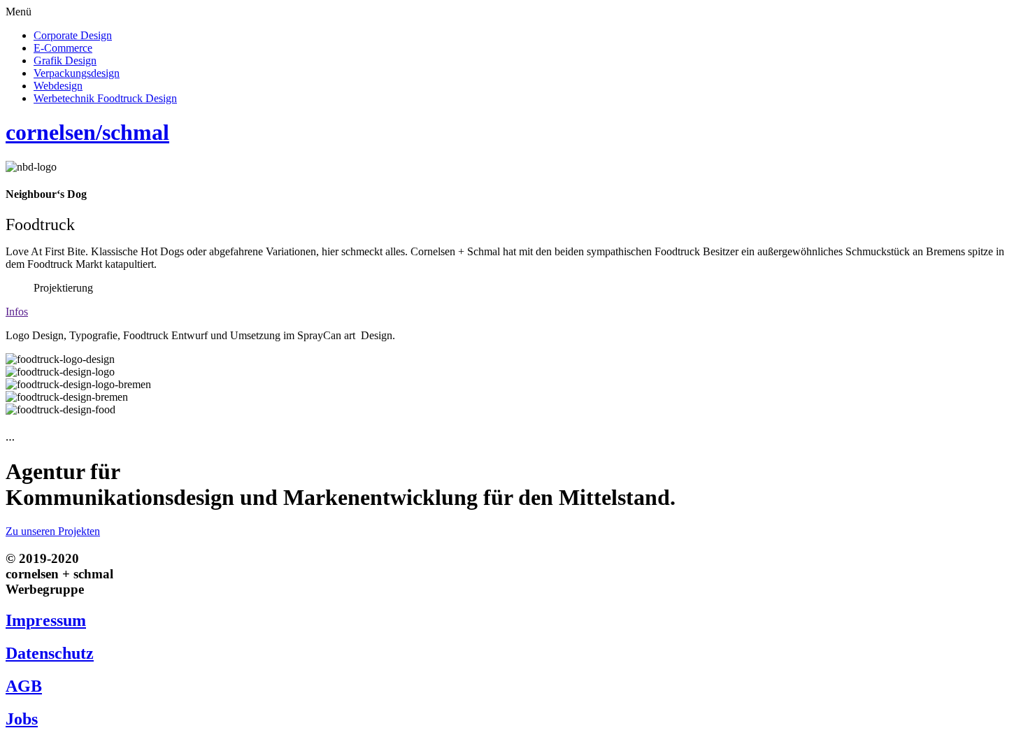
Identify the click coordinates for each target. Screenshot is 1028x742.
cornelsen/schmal (87, 132)
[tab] (514, 312)
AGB (24, 686)
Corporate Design (73, 35)
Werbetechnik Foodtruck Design (105, 98)
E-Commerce (63, 48)
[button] (514, 12)
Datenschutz (50, 653)
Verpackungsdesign (77, 73)
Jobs (22, 719)
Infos (17, 312)
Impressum (46, 620)
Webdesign (58, 86)
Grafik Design (65, 60)
